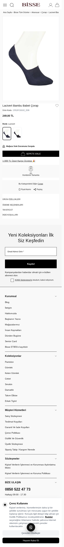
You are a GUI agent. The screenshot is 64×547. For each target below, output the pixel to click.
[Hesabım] (51, 5)
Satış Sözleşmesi (13, 416)
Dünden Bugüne (13, 335)
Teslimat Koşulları (13, 421)
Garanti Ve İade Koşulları (17, 427)
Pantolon (9, 362)
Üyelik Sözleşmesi (14, 444)
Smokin (8, 384)
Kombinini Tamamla (31, 175)
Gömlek (9, 367)
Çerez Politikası (12, 433)
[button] (12, 5)
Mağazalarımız (12, 324)
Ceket (8, 378)
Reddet (49, 517)
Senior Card (11, 341)
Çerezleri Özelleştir (31, 533)
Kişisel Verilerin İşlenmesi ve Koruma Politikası (27, 473)
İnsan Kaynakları (13, 330)
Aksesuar (35, 12)
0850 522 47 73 (17, 489)
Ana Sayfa (7, 12)
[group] (31, 58)
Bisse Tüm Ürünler (22, 12)
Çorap (44, 12)
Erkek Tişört (11, 401)
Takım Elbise (11, 395)
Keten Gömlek (12, 373)
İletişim (8, 308)
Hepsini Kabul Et (31, 540)
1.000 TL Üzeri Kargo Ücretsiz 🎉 (18, 161)
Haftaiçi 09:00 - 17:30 (15, 494)
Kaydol (31, 264)
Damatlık (9, 390)
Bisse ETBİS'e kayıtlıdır (16, 347)
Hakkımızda (11, 313)
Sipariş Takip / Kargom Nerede (20, 449)
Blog (7, 302)
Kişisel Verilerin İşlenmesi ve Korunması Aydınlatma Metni (30, 466)
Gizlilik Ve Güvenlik (14, 438)
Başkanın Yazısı (13, 319)
